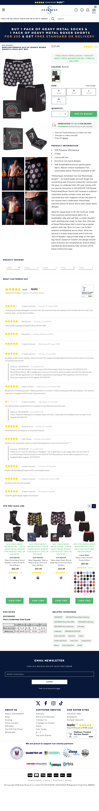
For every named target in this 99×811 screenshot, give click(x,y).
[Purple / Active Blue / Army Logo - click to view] (93, 573)
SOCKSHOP (58, 617)
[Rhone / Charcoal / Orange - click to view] (81, 579)
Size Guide (91, 86)
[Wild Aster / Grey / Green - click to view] (87, 585)
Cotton (81, 636)
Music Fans (74, 641)
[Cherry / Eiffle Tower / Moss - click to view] (78, 588)
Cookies (47, 780)
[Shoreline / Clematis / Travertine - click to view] (78, 579)
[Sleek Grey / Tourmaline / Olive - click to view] (81, 576)
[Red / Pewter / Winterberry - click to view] (84, 579)
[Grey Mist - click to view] (94, 585)
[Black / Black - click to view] (78, 573)
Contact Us (41, 720)
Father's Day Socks (60, 641)
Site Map (68, 780)
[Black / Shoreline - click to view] (90, 579)
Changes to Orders (45, 723)
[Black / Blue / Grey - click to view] (94, 591)
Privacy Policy (58, 780)
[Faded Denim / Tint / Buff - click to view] (87, 576)
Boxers (56, 645)
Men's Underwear (68, 645)
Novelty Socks (86, 641)
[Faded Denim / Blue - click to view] (84, 588)
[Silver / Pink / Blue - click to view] (84, 591)
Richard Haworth (75, 720)
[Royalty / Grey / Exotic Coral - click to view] (75, 585)
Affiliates (9, 726)
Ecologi (8, 720)
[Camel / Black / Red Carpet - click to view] (75, 591)
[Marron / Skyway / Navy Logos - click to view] (90, 585)
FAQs (38, 726)
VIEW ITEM (15, 600)
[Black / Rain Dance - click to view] (81, 573)
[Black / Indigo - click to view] (81, 588)
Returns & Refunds (45, 717)
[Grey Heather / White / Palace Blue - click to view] (94, 576)
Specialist (72, 636)
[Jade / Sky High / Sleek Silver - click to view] (87, 582)
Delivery (40, 714)
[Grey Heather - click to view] (90, 573)
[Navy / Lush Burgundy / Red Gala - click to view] (78, 582)
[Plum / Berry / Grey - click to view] (87, 591)
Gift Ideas (81, 627)
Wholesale (10, 732)
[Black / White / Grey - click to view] (78, 576)
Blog (7, 717)
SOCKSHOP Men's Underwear (64, 627)
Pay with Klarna (43, 735)
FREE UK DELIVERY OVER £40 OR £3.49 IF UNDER (24, 19)
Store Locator (12, 723)
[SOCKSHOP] (49, 10)
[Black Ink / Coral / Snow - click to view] (94, 588)
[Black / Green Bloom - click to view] (75, 579)
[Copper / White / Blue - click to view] (81, 591)
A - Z (38, 732)
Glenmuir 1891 (74, 714)
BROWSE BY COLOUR (72, 631)
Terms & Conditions (35, 780)
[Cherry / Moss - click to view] (84, 576)
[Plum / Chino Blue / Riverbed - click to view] (75, 582)
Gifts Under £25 (59, 636)
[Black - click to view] (14, 578)
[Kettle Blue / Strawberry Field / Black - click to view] (84, 582)
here (58, 688)
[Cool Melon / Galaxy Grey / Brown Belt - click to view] (90, 591)
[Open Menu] (3, 10)
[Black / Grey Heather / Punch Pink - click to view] (94, 582)
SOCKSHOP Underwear (85, 622)
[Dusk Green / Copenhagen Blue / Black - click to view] (90, 582)
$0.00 (94, 13)
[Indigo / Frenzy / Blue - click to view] (90, 588)
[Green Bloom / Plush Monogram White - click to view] (87, 579)
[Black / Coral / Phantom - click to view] (81, 582)
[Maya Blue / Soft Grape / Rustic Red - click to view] (78, 585)
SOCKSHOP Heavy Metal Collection (77, 617)
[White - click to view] (84, 573)
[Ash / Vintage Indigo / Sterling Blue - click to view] (87, 588)
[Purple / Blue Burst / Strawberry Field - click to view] (87, 573)
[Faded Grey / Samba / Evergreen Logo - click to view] (78, 591)
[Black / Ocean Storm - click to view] (84, 585)
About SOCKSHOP (14, 714)
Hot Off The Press (14, 729)
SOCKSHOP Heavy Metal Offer (64, 622)
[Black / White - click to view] (84, 594)
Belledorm (72, 717)
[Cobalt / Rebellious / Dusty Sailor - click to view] (81, 585)
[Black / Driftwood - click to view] (90, 576)
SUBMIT (49, 682)
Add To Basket (84, 114)
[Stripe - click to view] (94, 579)
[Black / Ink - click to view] (75, 576)
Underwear (57, 631)
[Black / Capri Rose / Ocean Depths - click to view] (75, 588)
